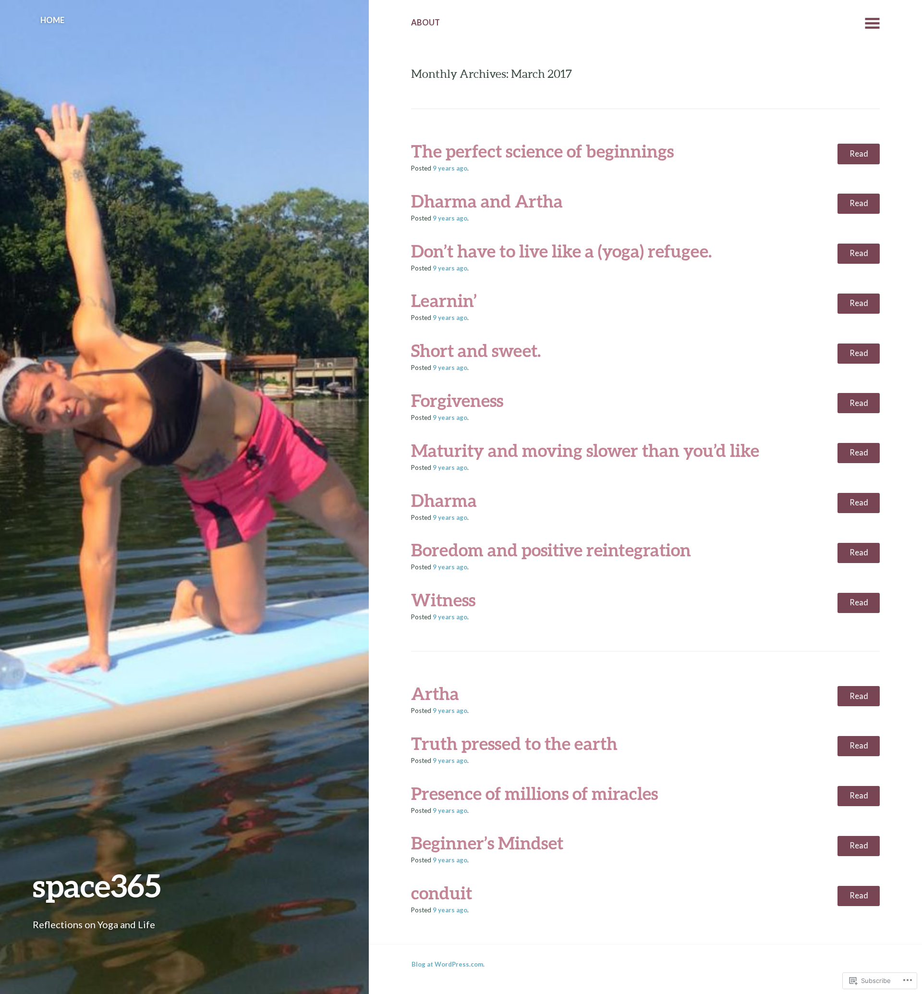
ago (450, 168)
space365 (97, 885)
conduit (441, 892)
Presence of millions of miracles (534, 793)
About (425, 22)
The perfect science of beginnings (542, 150)
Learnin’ (444, 300)
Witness (443, 599)
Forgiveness (457, 400)
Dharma (444, 500)
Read (858, 154)
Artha (435, 693)
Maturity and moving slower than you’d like (585, 450)
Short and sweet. (476, 350)
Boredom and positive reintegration (551, 549)
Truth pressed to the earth (514, 743)
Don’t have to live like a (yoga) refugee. (561, 250)
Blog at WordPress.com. (448, 964)
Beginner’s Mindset (487, 842)
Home (52, 20)
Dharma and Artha (487, 200)
